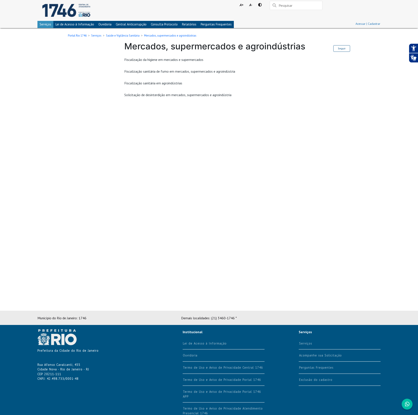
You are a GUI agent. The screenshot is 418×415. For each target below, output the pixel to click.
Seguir (342, 48)
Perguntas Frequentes (216, 24)
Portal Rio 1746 (77, 35)
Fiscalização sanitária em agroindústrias (153, 83)
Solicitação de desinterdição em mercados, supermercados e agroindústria (177, 95)
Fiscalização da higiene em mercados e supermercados (163, 59)
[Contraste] (260, 5)
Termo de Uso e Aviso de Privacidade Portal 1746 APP (222, 394)
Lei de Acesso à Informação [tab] (75, 24)
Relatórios (189, 24)
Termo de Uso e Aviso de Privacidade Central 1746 (223, 367)
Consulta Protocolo (164, 24)
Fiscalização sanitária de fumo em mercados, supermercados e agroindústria (179, 71)
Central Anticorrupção (131, 24)
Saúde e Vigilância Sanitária (123, 35)
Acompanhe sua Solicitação (320, 355)
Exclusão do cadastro (315, 380)
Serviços (45, 24)
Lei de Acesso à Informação (205, 343)
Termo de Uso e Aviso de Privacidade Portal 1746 (222, 380)
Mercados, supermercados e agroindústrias (170, 35)
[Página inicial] (66, 10)
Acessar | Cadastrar (368, 24)
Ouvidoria (104, 24)
